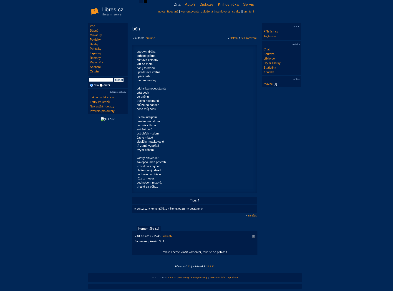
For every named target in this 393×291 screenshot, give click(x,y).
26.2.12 (210, 266)
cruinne (150, 38)
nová (161, 11)
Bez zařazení (248, 38)
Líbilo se (269, 58)
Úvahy (94, 44)
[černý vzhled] (145, 2)
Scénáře (95, 67)
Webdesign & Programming (192, 277)
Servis (248, 4)
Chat (267, 49)
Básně (94, 30)
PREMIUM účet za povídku (224, 277)
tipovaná (172, 11)
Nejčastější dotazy (102, 106)
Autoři (190, 4)
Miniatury (96, 35)
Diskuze (206, 4)
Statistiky (270, 67)
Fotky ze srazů (100, 102)
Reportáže (96, 62)
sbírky (236, 11)
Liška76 (166, 236)
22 (189, 266)
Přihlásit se (271, 31)
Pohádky (95, 48)
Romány (95, 58)
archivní (249, 11)
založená (207, 11)
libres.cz (172, 277)
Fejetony (95, 53)
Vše (92, 26)
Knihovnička (228, 4)
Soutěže (269, 54)
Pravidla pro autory (102, 111)
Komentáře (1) (148, 228)
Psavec (268, 84)
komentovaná (190, 11)
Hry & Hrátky (272, 63)
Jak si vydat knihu (102, 97)
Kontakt (269, 72)
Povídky (95, 39)
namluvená (222, 11)
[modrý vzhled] (141, 2)
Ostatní (95, 71)
